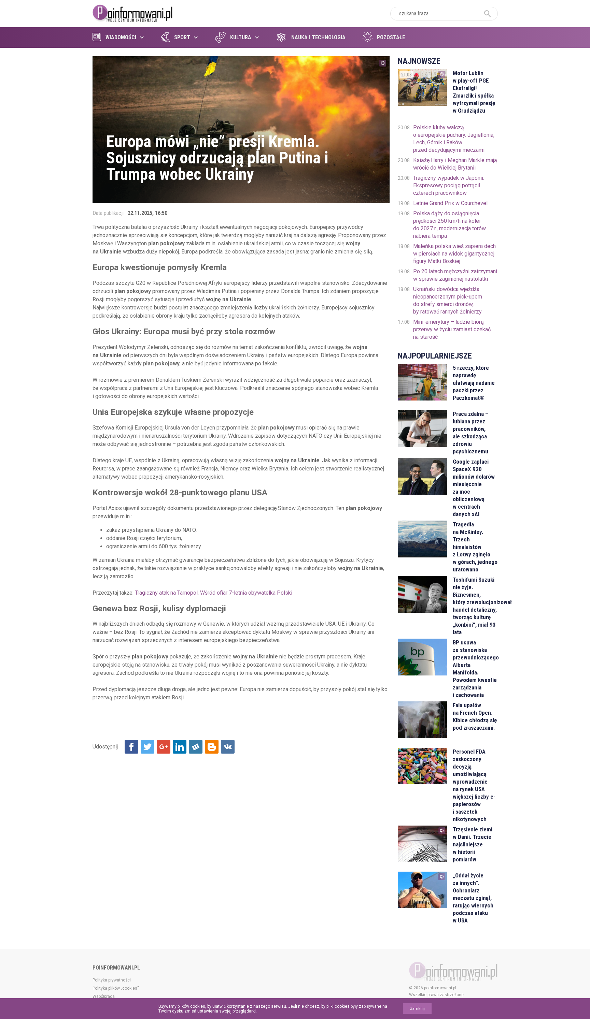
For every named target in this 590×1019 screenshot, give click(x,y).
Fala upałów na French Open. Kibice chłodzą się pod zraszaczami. (475, 716)
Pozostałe (391, 37)
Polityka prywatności (112, 980)
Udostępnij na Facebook (131, 747)
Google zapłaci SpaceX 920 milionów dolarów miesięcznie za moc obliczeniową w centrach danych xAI (474, 488)
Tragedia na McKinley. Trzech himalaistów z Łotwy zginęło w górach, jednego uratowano (475, 547)
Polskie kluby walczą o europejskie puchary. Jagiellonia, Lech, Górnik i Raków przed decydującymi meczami (453, 138)
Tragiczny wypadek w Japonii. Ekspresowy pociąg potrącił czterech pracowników (448, 185)
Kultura (240, 37)
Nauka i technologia (318, 37)
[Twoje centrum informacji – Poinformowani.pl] (133, 12)
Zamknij (417, 1008)
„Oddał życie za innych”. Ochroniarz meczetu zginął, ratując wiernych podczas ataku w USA (473, 898)
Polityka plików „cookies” (116, 988)
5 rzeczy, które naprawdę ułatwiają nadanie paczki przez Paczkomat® (474, 382)
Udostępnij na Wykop (195, 747)
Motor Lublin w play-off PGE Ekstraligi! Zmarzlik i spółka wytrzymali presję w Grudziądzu (474, 92)
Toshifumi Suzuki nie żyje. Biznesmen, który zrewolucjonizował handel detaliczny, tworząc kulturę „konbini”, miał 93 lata (475, 606)
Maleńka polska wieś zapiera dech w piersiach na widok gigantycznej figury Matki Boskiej (454, 253)
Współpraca (104, 996)
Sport (182, 37)
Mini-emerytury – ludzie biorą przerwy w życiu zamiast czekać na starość (452, 329)
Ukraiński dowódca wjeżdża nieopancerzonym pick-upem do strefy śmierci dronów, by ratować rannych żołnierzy (447, 300)
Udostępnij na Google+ (163, 747)
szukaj (487, 13)
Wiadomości (121, 37)
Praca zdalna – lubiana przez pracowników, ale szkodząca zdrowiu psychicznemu (470, 432)
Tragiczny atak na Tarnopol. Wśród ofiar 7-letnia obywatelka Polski (213, 592)
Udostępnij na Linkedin (179, 747)
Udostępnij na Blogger (212, 747)
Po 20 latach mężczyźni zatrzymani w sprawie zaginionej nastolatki (455, 275)
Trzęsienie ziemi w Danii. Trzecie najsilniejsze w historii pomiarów (472, 844)
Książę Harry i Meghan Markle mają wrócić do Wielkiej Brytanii (455, 164)
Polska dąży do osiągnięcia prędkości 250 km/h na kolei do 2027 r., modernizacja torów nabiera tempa (449, 224)
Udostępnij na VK (228, 747)
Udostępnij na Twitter (147, 747)
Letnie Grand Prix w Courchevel (450, 203)
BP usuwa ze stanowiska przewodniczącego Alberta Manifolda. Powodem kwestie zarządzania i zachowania (475, 668)
